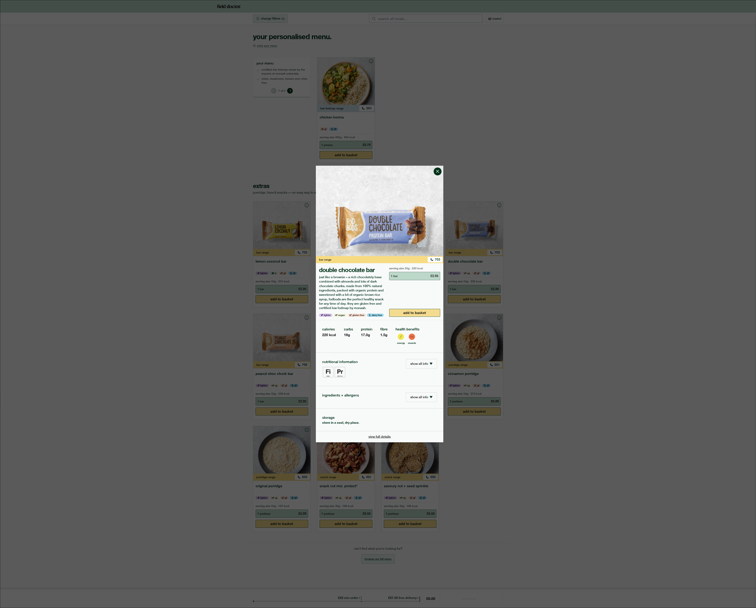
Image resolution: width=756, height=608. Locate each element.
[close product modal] (437, 167)
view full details (379, 437)
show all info (419, 364)
